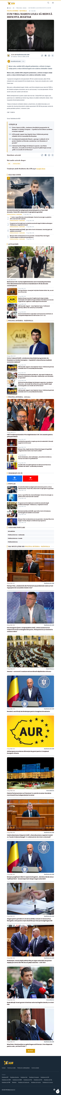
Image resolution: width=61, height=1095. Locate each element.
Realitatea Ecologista (34, 1077)
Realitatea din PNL (48, 1080)
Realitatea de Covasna (48, 1082)
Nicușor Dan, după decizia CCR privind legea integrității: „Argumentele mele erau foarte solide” (35, 450)
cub (9, 163)
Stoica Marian (50, 790)
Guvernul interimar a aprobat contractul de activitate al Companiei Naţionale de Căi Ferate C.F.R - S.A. (35, 314)
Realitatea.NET (5, 1077)
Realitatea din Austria (36, 1082)
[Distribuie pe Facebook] (45, 55)
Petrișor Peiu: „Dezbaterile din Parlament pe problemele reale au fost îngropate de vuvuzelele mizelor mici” (30, 587)
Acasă (10, 8)
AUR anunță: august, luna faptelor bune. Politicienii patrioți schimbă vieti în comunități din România (30, 135)
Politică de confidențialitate (23, 1068)
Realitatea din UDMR (17, 1080)
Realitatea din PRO (38, 1080)
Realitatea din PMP (6, 1082)
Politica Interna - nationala (21, 8)
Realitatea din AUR (23, 55)
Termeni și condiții (11, 1068)
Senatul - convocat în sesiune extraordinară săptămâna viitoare (29, 671)
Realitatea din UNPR (6, 1080)
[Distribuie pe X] (52, 55)
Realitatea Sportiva (14, 1077)
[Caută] (48, 3)
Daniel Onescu (50, 669)
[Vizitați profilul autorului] (8, 55)
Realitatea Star (24, 1077)
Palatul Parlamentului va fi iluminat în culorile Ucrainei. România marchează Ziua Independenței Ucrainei (29, 794)
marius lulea (16, 163)
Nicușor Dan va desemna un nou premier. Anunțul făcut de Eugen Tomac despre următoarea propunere (30, 236)
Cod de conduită (35, 1068)
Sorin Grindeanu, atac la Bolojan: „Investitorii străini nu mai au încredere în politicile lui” (35, 457)
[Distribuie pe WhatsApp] (49, 55)
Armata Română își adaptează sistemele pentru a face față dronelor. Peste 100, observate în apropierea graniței (27, 211)
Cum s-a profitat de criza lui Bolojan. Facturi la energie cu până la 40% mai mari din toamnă (35, 495)
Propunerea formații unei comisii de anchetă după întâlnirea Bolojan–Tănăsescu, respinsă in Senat (33, 503)
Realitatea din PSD (28, 1080)
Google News (40, 169)
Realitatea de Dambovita (23, 1082)
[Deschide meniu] (53, 3)
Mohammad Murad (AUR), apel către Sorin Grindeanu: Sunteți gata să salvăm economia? (34, 511)
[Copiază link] (42, 55)
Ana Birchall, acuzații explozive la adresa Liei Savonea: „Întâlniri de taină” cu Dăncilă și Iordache (34, 465)
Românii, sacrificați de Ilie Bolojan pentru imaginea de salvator (28, 711)
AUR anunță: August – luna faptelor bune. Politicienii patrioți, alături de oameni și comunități (34, 306)
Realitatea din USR (45, 1077)
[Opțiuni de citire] (57, 1091)
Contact (3, 1068)
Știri (13, 8)
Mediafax (14, 1082)
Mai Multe (30, 1051)
